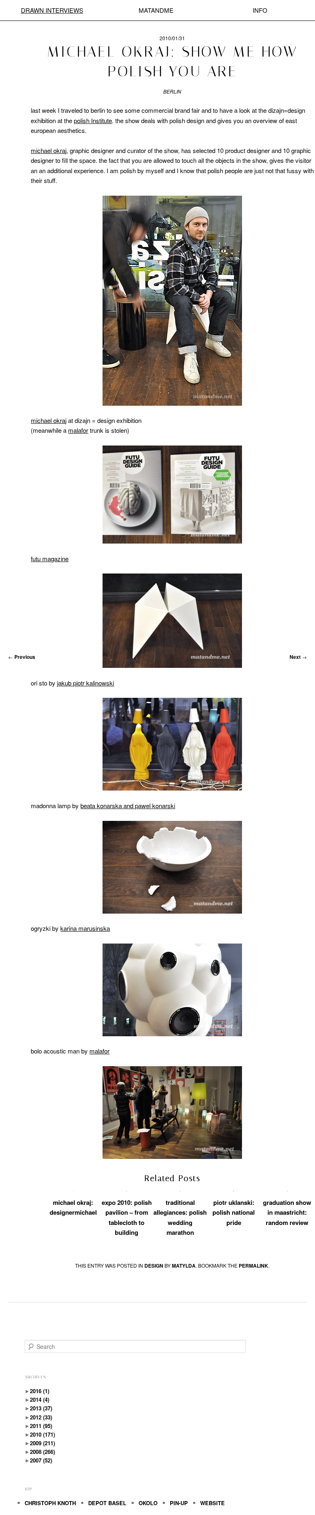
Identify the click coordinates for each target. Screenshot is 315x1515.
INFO (260, 10)
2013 (41, 1408)
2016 (39, 1391)
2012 (41, 1417)
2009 (42, 1443)
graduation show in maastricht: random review (287, 1212)
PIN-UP (179, 1503)
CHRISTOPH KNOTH (50, 1503)
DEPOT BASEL (107, 1503)
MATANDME (156, 10)
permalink (253, 1265)
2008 (42, 1452)
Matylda (184, 1265)
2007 (41, 1460)
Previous (21, 656)
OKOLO (148, 1503)
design (153, 1265)
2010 (42, 1434)
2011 (41, 1426)
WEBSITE (212, 1503)
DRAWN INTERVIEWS (52, 10)
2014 (39, 1399)
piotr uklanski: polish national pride (233, 1212)
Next (298, 656)
